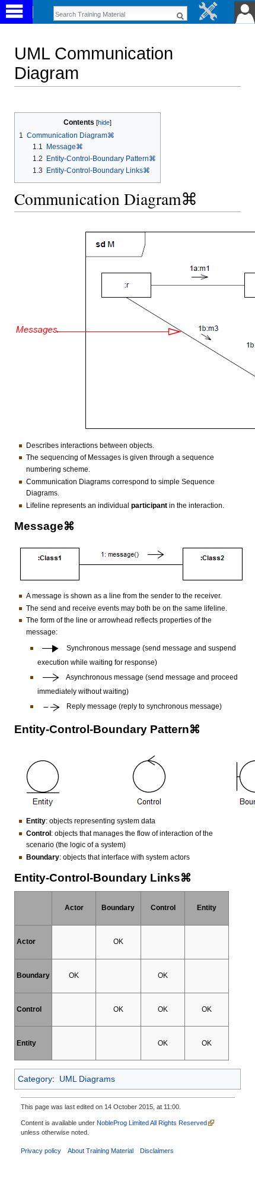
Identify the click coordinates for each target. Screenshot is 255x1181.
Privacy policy (41, 1150)
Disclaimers (157, 1150)
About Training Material (100, 1150)
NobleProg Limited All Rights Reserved (152, 1122)
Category (35, 1079)
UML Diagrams (87, 1079)
